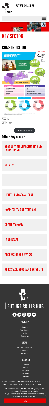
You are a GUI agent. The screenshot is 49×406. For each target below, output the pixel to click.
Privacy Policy (25, 350)
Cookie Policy (25, 353)
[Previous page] (3, 117)
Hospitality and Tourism (20, 210)
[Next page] (5, 117)
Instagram (25, 370)
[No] (45, 395)
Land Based (12, 240)
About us (24, 327)
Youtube (25, 376)
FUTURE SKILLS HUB (25, 5)
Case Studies (24, 330)
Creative (10, 165)
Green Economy (14, 225)
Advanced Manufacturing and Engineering (23, 148)
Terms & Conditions (24, 347)
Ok (25, 400)
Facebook (25, 365)
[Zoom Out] (3, 121)
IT (6, 180)
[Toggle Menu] (44, 18)
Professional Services (19, 255)
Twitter (25, 367)
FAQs (25, 333)
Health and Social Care (19, 195)
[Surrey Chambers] (8, 8)
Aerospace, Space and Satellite (24, 270)
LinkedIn (25, 373)
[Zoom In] (5, 121)
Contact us (24, 336)
